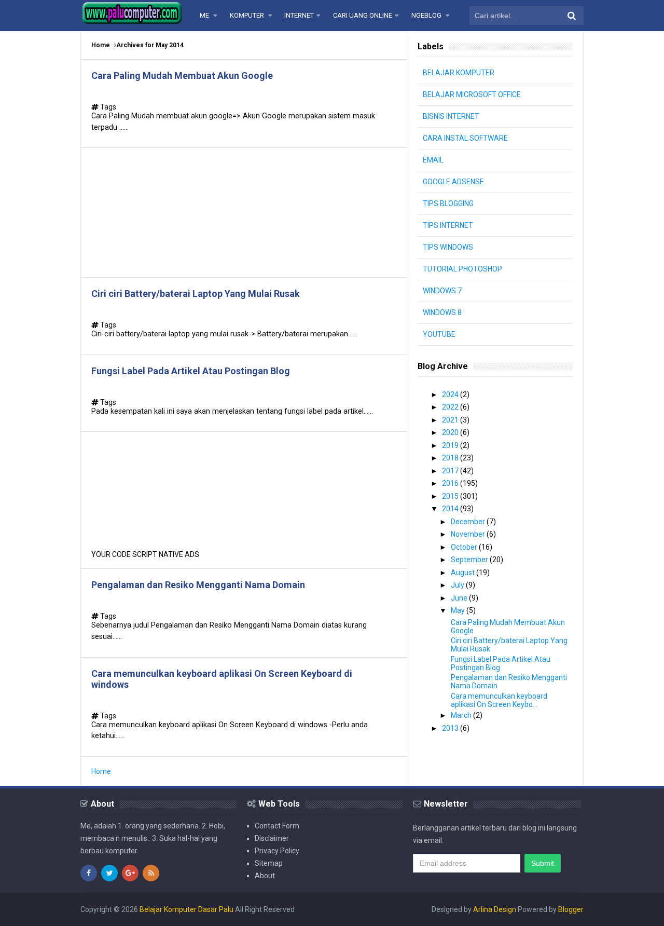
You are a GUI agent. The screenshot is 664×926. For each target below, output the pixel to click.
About (265, 875)
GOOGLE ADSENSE (453, 182)
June (460, 598)
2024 (451, 394)
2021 (451, 420)
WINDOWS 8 (442, 312)
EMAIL (433, 160)
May (458, 610)
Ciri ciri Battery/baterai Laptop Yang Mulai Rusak (195, 293)
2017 (451, 471)
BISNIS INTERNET (451, 116)
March (462, 715)
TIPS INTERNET (448, 225)
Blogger (571, 909)
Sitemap (269, 863)
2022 (451, 407)
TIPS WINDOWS (448, 247)
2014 (451, 509)
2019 (451, 445)
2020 (451, 432)
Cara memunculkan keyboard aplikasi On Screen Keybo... (499, 700)
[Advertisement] (243, 212)
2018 (451, 458)
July (458, 585)
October (465, 547)
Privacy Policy (277, 851)
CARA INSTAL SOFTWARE (465, 138)
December (469, 522)
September (470, 559)
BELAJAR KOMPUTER (458, 73)
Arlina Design (494, 909)
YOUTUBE (439, 334)
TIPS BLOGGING (448, 203)
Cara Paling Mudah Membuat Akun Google (182, 75)
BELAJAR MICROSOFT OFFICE (472, 94)
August (463, 572)
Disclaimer (272, 838)
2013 (451, 728)
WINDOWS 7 (442, 291)
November (469, 534)
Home (100, 45)
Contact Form (277, 826)
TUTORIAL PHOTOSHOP (462, 269)
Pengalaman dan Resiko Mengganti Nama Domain (198, 584)
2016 (451, 483)
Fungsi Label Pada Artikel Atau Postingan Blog (190, 370)
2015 (451, 496)
